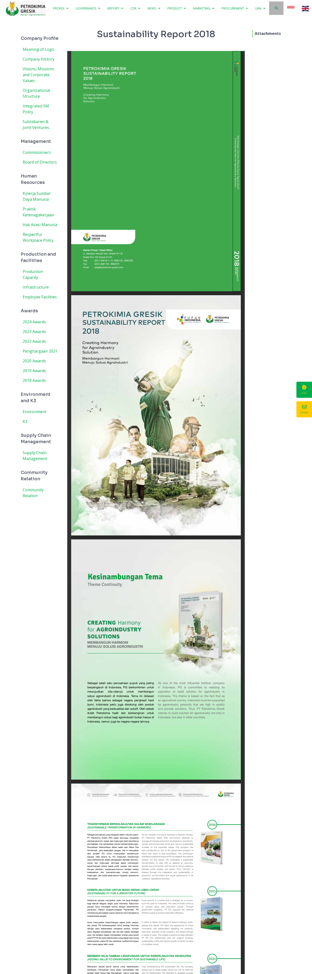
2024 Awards (34, 322)
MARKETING (202, 8)
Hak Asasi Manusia (40, 224)
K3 (25, 421)
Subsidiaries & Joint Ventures (36, 124)
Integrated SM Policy (36, 109)
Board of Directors (40, 162)
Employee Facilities (40, 297)
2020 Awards (34, 361)
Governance (86, 8)
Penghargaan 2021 (40, 351)
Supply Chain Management (35, 455)
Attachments (268, 33)
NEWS (152, 8)
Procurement (233, 8)
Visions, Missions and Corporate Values (38, 74)
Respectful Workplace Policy (38, 237)
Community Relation (33, 492)
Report (113, 8)
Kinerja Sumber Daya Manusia (37, 196)
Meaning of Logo (38, 49)
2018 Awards (34, 380)
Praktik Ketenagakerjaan (38, 212)
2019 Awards (34, 370)
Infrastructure (36, 287)
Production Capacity (33, 274)
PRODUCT (175, 8)
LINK (258, 8)
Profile (59, 8)
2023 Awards (34, 331)
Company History (38, 59)
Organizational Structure (36, 93)
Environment (34, 411)
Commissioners (37, 152)
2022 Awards (34, 341)
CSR (133, 8)
